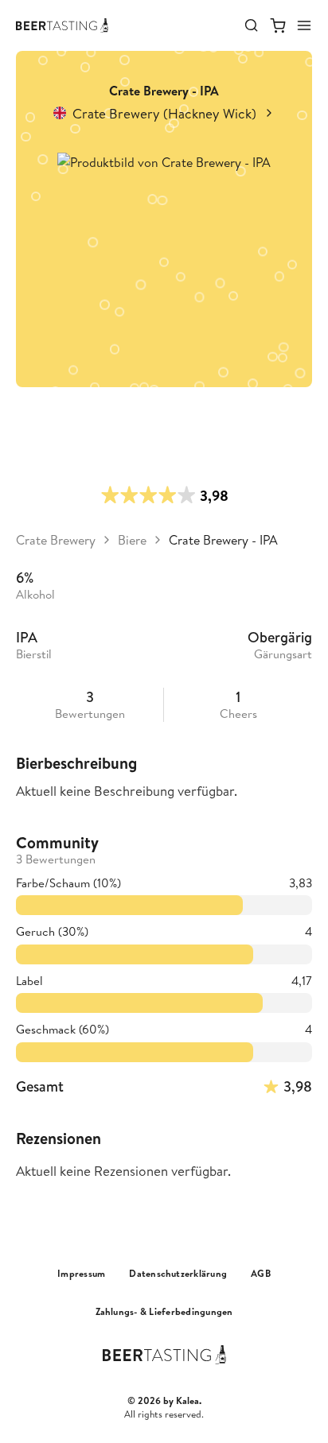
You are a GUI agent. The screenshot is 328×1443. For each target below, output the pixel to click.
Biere (132, 540)
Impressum (81, 1273)
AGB (261, 1273)
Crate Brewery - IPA (223, 540)
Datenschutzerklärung (178, 1273)
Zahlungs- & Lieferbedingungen (164, 1311)
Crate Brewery (56, 540)
